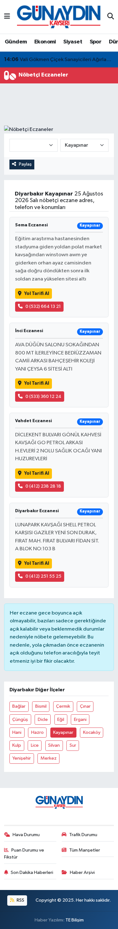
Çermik (63, 706)
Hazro (37, 732)
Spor (96, 42)
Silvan (54, 745)
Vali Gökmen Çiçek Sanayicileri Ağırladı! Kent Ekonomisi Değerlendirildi (59, 59)
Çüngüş (20, 719)
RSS (20, 900)
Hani (16, 732)
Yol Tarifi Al (36, 293)
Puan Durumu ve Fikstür (24, 853)
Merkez (49, 758)
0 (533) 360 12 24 (43, 396)
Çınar (85, 706)
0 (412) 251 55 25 (43, 576)
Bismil (41, 706)
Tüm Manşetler (84, 850)
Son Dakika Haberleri (32, 872)
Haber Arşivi (82, 872)
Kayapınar (63, 732)
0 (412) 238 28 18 (43, 486)
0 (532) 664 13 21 (43, 306)
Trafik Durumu (83, 834)
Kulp (16, 745)
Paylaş (25, 164)
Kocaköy (91, 732)
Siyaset (72, 42)
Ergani (80, 719)
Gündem (16, 42)
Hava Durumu (26, 834)
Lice (35, 745)
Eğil (60, 719)
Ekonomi (45, 42)
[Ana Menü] (7, 17)
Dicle (43, 719)
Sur (73, 745)
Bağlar (18, 706)
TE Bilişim (74, 920)
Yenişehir (21, 758)
